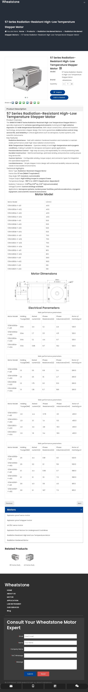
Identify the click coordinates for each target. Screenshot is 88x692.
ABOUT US (11, 593)
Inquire (59, 92)
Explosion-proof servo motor (18, 515)
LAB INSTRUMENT (14, 604)
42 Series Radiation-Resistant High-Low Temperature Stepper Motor (30, 565)
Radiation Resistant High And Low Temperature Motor (28, 535)
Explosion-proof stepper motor (19, 520)
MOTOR (10, 597)
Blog (9, 611)
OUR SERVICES (13, 607)
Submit (30, 674)
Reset (43, 674)
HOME (9, 590)
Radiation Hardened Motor (17, 540)
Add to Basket (59, 97)
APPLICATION (12, 600)
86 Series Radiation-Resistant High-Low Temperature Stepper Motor (16, 565)
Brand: (52, 80)
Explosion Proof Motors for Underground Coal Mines (27, 530)
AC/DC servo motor (15, 525)
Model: (53, 72)
